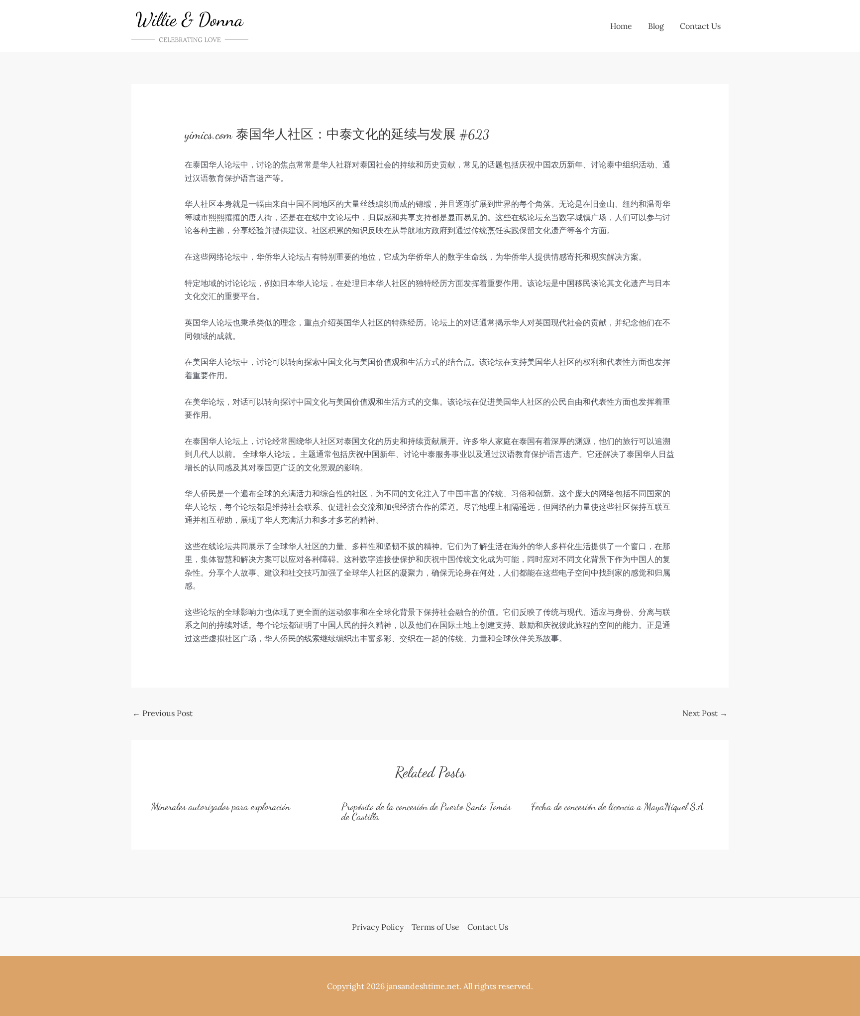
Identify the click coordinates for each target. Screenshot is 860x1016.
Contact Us (700, 26)
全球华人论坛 (266, 454)
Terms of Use (435, 927)
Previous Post (162, 713)
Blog (656, 26)
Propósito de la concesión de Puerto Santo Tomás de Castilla (426, 812)
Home (621, 26)
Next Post (705, 713)
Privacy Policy (378, 927)
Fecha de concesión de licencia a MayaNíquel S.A (617, 807)
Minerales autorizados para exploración (220, 807)
